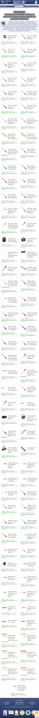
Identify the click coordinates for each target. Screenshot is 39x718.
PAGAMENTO (6, 703)
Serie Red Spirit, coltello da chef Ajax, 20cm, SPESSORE (13, 372)
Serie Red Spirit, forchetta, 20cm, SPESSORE (31, 357)
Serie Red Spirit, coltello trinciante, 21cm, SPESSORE (12, 196)
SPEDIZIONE (7, 702)
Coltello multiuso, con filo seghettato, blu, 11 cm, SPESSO (13, 480)
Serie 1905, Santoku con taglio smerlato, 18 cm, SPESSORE (32, 93)
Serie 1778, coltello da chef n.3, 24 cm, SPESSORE (31, 51)
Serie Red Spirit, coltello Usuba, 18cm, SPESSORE (32, 196)
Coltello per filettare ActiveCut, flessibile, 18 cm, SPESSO (32, 522)
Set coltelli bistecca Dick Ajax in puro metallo (12, 37)
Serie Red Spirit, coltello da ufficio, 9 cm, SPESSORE (12, 167)
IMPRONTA (32, 702)
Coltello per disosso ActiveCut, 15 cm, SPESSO (12, 522)
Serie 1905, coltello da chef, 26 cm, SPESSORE (31, 79)
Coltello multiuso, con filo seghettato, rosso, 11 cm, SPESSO (32, 480)
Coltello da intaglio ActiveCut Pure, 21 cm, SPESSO (31, 564)
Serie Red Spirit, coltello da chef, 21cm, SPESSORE (31, 151)
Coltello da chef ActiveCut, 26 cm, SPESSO (12, 507)
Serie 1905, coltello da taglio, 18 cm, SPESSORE (31, 225)
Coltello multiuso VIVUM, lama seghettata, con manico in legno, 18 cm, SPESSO (9, 655)
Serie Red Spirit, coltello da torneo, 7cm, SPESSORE (31, 181)
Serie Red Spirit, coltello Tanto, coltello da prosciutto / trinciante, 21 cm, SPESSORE (29, 373)
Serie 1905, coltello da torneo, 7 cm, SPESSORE (12, 107)
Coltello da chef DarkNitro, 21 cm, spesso (12, 608)
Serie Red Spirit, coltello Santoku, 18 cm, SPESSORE (32, 167)
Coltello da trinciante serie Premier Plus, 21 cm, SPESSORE (32, 343)
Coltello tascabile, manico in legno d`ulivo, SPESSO (31, 432)
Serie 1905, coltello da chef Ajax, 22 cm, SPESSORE (13, 493)
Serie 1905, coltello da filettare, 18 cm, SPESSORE (12, 269)
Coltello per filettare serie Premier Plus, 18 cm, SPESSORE (32, 299)
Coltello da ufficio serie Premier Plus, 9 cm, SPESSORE (13, 328)
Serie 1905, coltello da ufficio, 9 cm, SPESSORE (12, 93)
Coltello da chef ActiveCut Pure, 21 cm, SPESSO (12, 578)
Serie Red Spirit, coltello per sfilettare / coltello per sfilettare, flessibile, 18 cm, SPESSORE (9, 152)
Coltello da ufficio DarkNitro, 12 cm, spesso (31, 608)
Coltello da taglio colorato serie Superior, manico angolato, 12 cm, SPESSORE (8, 434)
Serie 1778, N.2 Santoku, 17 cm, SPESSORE (12, 51)
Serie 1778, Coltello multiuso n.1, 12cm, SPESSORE (32, 37)
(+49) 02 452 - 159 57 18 (19, 703)
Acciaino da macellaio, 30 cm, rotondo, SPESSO (31, 404)
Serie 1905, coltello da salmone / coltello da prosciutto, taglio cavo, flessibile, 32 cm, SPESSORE (9, 284)
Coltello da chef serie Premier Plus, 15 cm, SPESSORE (32, 314)
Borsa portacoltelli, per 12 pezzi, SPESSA (12, 417)
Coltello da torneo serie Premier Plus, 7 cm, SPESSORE (13, 343)
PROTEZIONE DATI (32, 703)
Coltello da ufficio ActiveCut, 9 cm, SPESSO (31, 551)
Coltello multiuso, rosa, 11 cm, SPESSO (12, 404)
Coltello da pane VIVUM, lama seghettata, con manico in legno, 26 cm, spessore (29, 672)
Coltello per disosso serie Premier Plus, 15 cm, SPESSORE (32, 493)
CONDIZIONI (32, 704)
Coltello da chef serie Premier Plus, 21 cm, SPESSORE (13, 314)
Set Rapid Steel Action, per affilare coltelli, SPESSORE (12, 240)
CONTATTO (7, 704)
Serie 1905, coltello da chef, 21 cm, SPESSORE (12, 79)
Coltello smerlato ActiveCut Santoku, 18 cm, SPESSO (12, 536)
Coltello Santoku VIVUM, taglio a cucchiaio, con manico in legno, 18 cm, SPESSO (9, 638)
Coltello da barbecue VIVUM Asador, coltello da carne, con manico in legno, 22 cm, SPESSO (9, 672)
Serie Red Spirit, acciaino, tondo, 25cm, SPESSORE (12, 389)
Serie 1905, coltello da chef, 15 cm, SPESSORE (31, 64)
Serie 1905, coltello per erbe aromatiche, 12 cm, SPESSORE (32, 269)
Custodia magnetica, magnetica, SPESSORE (32, 240)
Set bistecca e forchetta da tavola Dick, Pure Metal (12, 564)
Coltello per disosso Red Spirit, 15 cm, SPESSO (12, 551)
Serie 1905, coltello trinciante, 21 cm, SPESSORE (31, 107)
